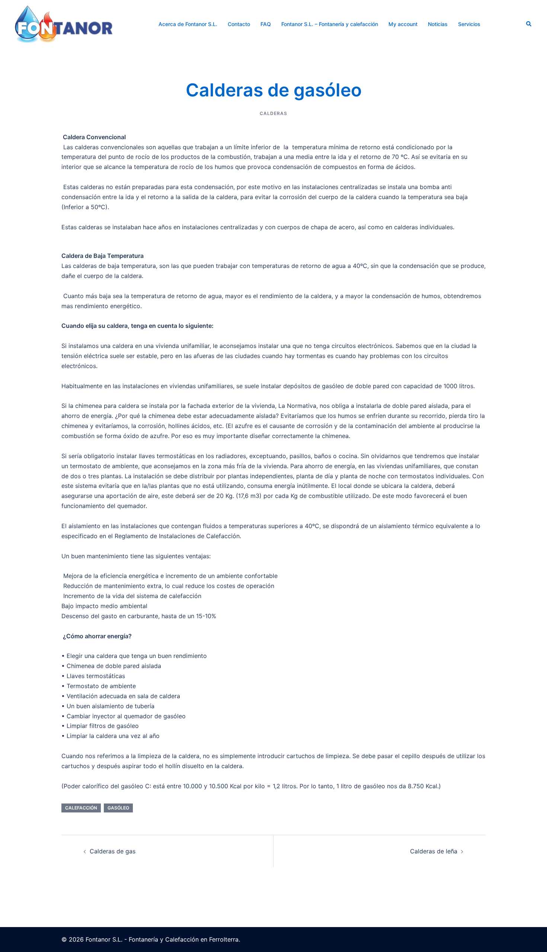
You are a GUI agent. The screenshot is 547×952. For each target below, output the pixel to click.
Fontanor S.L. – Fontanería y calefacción (329, 24)
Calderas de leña (433, 851)
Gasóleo (118, 808)
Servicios (469, 24)
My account (403, 24)
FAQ (265, 24)
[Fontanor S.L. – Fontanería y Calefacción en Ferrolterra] (63, 23)
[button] (529, 24)
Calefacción (81, 808)
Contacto (239, 24)
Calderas (273, 113)
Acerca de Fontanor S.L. (188, 24)
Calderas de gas (112, 851)
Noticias (438, 24)
